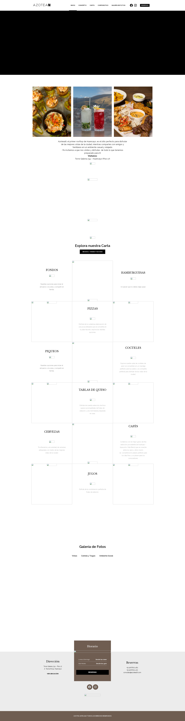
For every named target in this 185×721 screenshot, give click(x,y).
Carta (92, 5)
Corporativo (103, 5)
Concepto (82, 5)
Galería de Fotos (118, 5)
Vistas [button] (74, 556)
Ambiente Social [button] (106, 556)
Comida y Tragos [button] (88, 556)
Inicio (73, 5)
